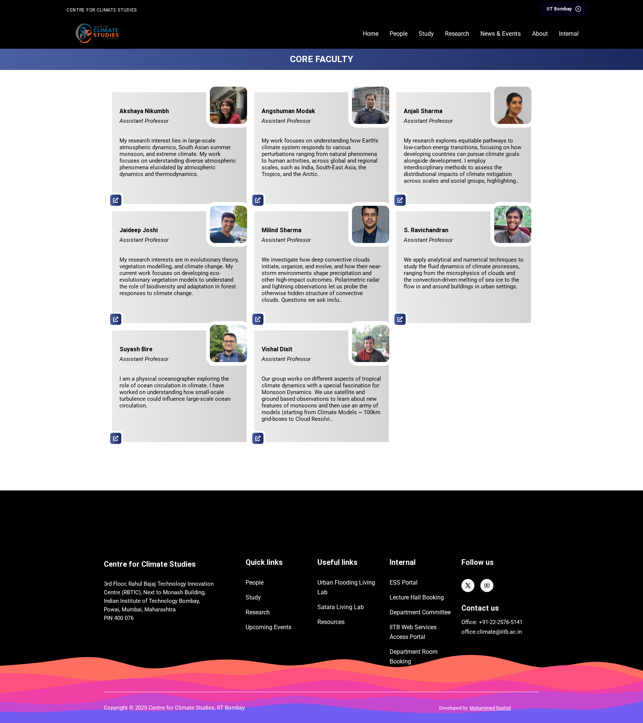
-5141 (515, 622)
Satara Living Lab (340, 607)
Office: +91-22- (479, 622)
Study (253, 597)
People (254, 582)
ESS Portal (404, 582)
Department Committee (420, 612)
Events (268, 627)
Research (258, 612)
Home (370, 33)
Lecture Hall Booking (417, 597)
